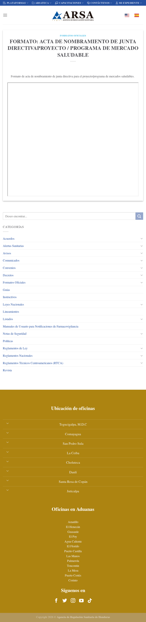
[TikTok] (89, 600)
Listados (8, 319)
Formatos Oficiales (14, 282)
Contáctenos (100, 3)
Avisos (7, 253)
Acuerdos (8, 238)
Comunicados (11, 260)
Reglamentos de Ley (15, 348)
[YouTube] (81, 600)
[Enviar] (139, 216)
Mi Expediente (129, 3)
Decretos (8, 275)
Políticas (8, 341)
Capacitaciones (70, 3)
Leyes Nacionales (13, 304)
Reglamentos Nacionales (18, 355)
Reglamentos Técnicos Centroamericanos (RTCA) (33, 363)
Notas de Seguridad (14, 333)
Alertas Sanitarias (13, 246)
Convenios (9, 268)
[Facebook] (56, 600)
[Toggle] (141, 238)
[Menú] (5, 15)
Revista (7, 370)
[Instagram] (73, 600)
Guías (6, 290)
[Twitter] (64, 600)
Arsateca (42, 3)
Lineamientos (11, 311)
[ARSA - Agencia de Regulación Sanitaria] (73, 15)
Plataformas (16, 3)
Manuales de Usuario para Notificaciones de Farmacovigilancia (40, 326)
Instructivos (10, 297)
